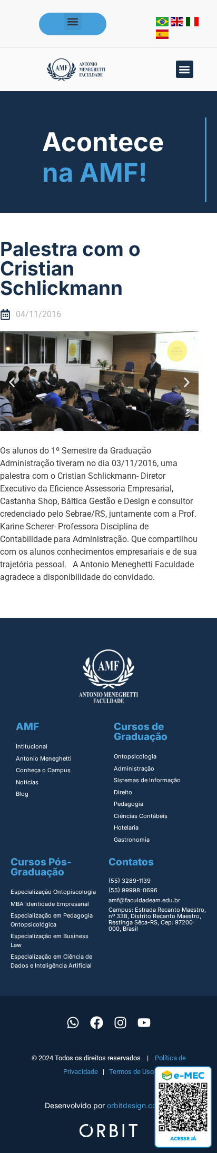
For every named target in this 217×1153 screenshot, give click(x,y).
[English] (178, 23)
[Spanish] (162, 36)
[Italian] (192, 23)
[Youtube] (144, 1022)
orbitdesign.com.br (139, 1105)
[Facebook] (96, 1022)
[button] (73, 21)
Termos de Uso (131, 1072)
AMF (27, 727)
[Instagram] (120, 1022)
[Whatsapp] (73, 1022)
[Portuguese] (163, 23)
